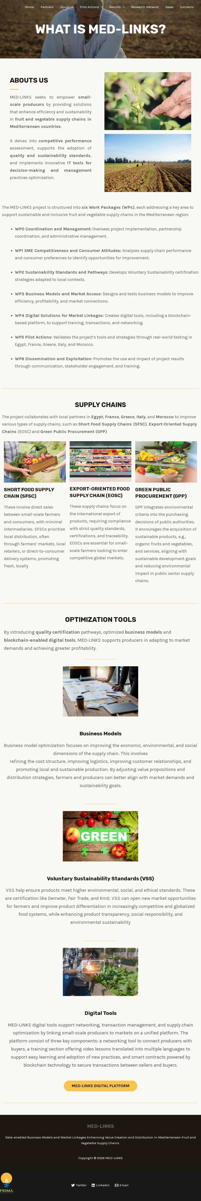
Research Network (145, 7)
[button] (100, 1086)
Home (29, 7)
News (169, 7)
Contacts (187, 7)
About (64, 7)
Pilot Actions (89, 7)
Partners (47, 7)
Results (115, 7)
